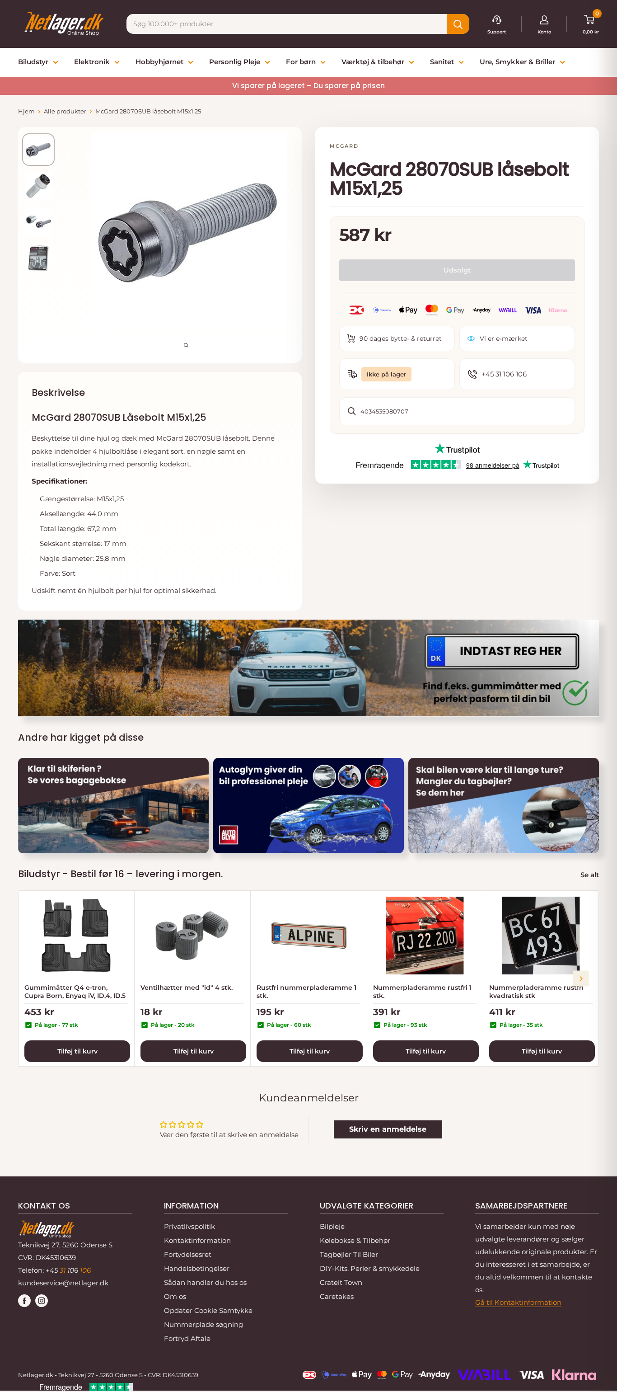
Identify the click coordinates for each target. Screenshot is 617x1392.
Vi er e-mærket (504, 338)
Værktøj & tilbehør (372, 61)
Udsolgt (457, 269)
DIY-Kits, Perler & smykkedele (370, 1268)
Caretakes (337, 1296)
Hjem (26, 111)
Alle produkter (65, 111)
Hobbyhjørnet (159, 61)
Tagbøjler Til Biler (349, 1254)
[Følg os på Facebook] (24, 1300)
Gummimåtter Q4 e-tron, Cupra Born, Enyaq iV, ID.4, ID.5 (75, 991)
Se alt (590, 874)
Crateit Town (341, 1282)
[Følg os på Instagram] (41, 1300)
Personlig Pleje (234, 61)
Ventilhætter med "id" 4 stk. (186, 987)
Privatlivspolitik (189, 1226)
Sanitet (442, 61)
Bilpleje (332, 1226)
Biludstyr (33, 61)
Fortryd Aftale (187, 1338)
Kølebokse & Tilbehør (355, 1240)
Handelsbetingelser (196, 1268)
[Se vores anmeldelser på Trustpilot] (457, 449)
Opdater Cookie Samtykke (208, 1310)
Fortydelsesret (187, 1254)
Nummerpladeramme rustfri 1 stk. (422, 991)
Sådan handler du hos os (205, 1282)
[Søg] (458, 24)
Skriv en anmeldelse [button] (387, 1129)
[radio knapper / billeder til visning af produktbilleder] (38, 149)
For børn (301, 61)
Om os (175, 1296)
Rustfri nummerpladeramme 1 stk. (306, 991)
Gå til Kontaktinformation (518, 1302)
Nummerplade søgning (203, 1324)
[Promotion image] (113, 805)
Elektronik (92, 61)
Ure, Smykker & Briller (517, 61)
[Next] (581, 978)
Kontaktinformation (197, 1240)
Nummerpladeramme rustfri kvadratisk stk (536, 991)
